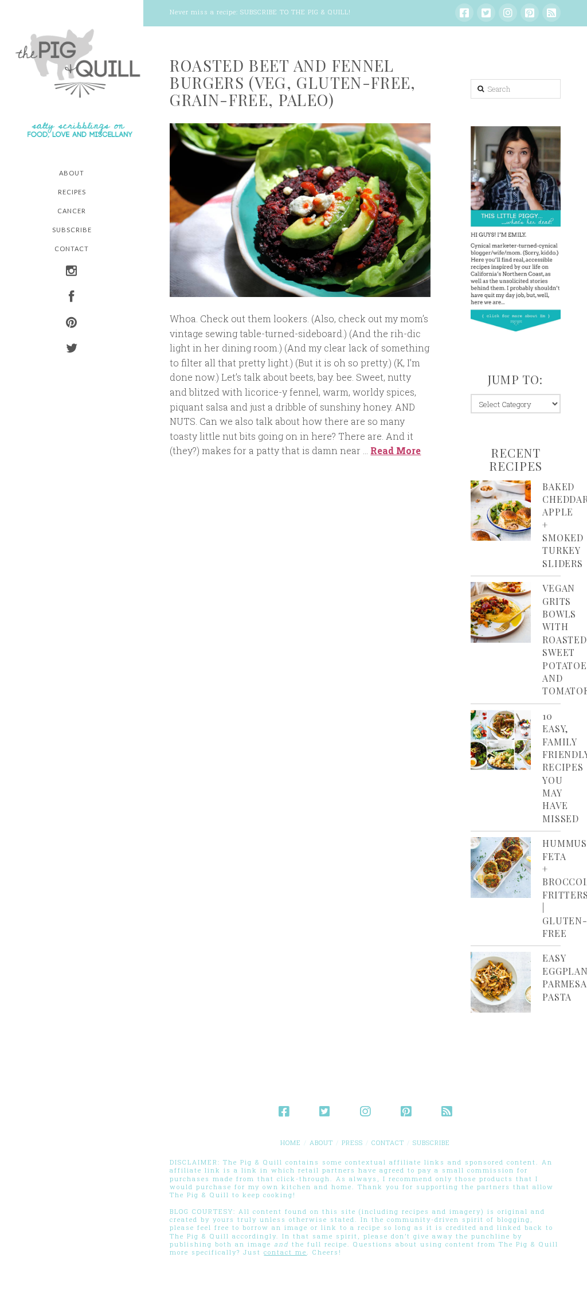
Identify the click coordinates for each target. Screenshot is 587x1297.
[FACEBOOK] (71, 298)
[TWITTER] (71, 349)
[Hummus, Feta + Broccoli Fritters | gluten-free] (501, 867)
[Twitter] (486, 12)
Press (352, 1142)
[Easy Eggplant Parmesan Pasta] (501, 982)
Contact (387, 1142)
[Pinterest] (530, 12)
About (321, 1142)
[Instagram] (508, 12)
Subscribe (431, 1142)
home (290, 1142)
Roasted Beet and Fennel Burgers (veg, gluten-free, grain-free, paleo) (293, 82)
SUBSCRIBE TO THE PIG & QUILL (294, 11)
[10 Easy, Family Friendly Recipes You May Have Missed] (501, 740)
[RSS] (551, 12)
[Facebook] (464, 12)
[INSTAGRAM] (71, 272)
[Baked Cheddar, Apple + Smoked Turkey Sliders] (501, 510)
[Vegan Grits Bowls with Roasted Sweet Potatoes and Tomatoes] (501, 612)
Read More (395, 450)
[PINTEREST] (71, 324)
